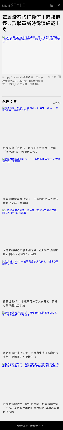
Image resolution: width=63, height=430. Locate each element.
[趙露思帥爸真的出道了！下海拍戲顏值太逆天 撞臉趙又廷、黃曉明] (31, 177)
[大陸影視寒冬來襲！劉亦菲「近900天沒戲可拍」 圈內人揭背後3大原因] (31, 228)
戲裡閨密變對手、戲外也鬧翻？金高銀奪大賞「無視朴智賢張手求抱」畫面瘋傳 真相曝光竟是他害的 (31, 408)
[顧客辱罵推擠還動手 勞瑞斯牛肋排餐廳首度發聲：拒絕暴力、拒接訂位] (31, 330)
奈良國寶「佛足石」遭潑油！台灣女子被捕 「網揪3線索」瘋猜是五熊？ (31, 149)
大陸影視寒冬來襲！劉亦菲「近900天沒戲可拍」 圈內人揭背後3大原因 (30, 252)
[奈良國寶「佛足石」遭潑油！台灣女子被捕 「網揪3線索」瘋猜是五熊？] (31, 126)
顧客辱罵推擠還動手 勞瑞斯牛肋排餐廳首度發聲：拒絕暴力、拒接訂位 (31, 354)
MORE (56, 103)
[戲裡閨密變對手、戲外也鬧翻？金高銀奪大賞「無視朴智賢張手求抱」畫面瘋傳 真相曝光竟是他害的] (31, 382)
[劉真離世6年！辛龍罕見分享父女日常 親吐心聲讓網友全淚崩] (31, 279)
